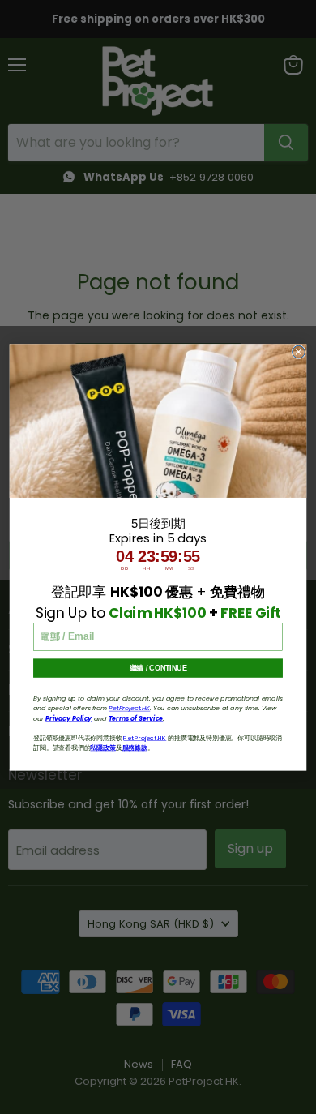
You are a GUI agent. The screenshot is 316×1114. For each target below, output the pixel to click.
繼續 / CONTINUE (158, 668)
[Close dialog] (299, 351)
